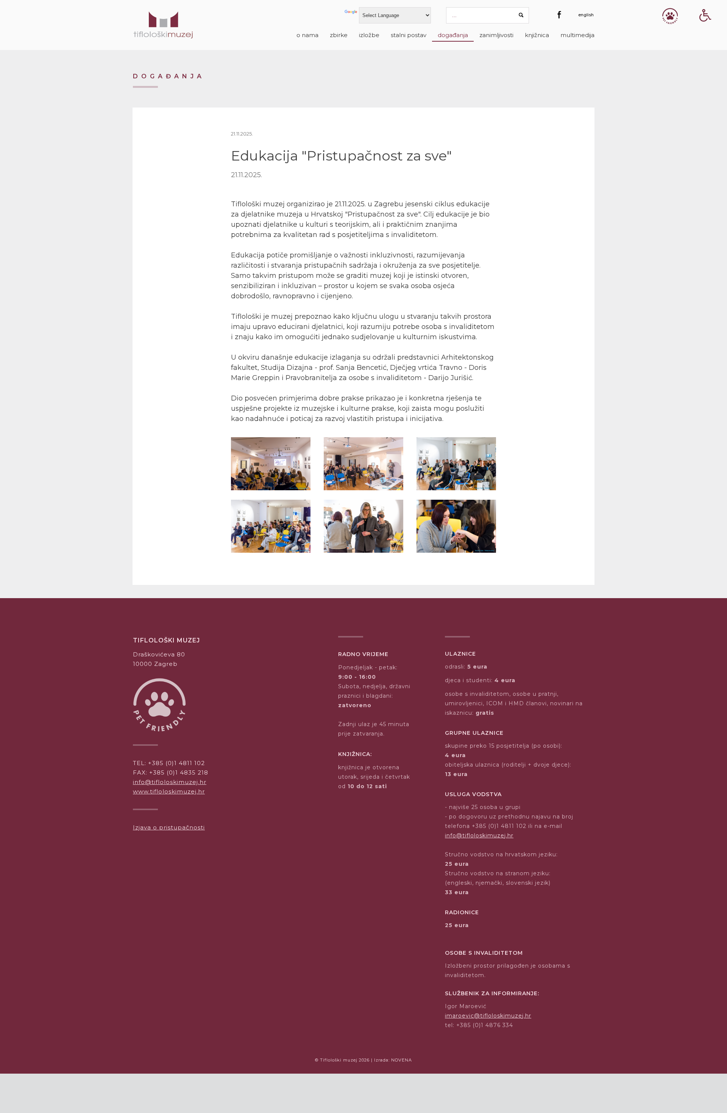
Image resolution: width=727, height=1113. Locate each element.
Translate (351, 14)
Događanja (169, 76)
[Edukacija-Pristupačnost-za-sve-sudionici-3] (456, 526)
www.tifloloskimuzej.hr (169, 791)
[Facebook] (559, 14)
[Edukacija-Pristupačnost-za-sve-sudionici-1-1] (456, 463)
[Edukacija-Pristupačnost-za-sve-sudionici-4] (270, 526)
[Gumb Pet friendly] (670, 16)
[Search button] (521, 15)
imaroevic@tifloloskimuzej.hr (488, 1015)
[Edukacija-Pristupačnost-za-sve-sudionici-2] (363, 526)
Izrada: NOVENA (393, 1060)
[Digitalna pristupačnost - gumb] (705, 28)
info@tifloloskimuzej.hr (169, 782)
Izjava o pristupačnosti (169, 827)
